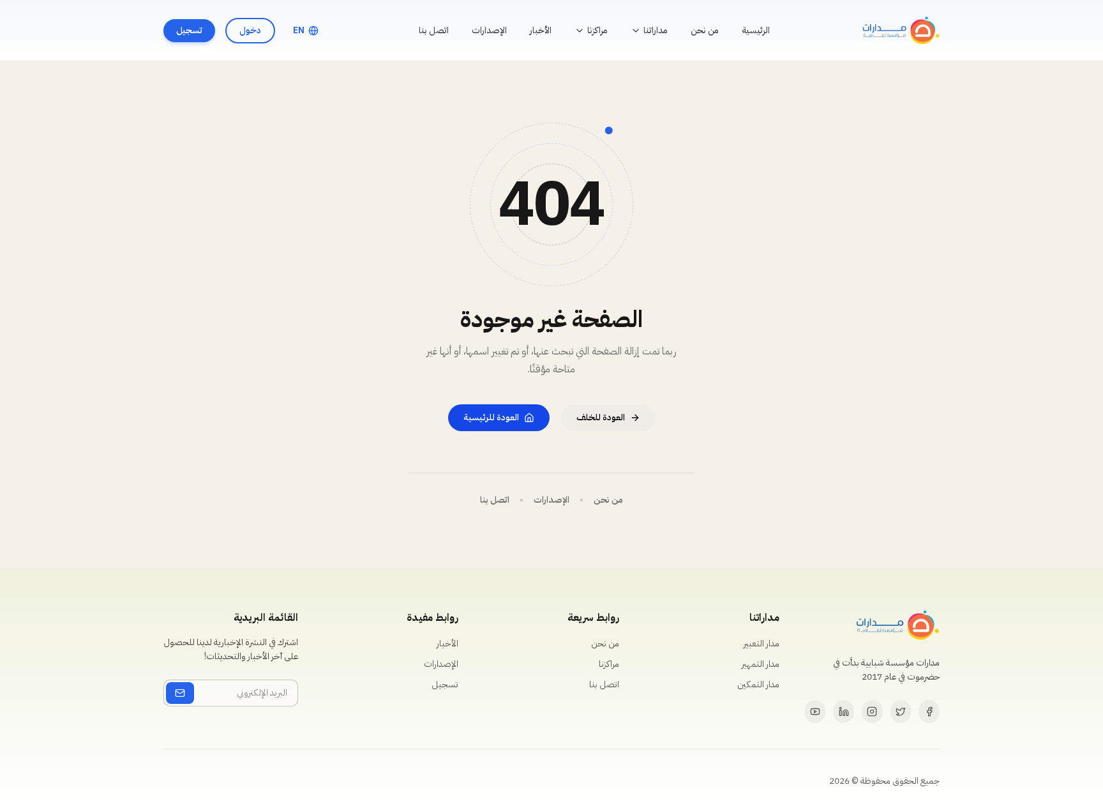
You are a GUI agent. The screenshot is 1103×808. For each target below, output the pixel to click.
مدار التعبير (761, 643)
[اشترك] (180, 693)
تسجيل (189, 30)
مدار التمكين (758, 684)
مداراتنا (655, 30)
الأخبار (541, 30)
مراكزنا (597, 30)
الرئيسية (756, 30)
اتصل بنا (434, 30)
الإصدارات (489, 30)
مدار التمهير (760, 664)
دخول (250, 30)
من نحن (705, 30)
